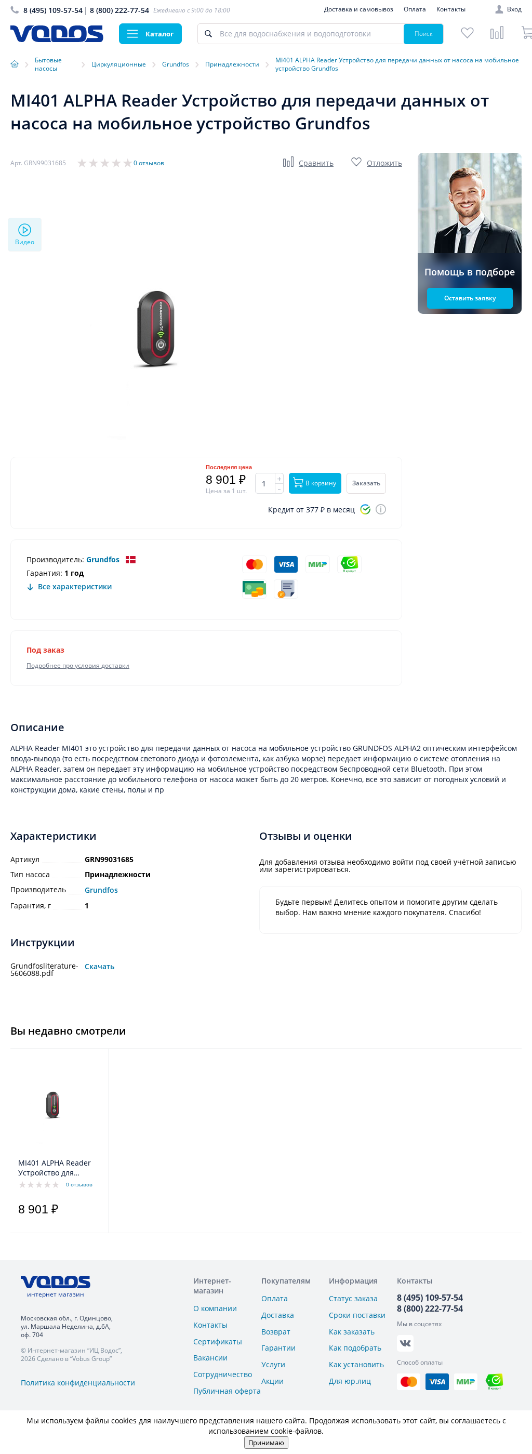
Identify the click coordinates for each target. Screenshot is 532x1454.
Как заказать (352, 1332)
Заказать (366, 483)
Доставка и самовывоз (358, 9)
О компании (215, 1308)
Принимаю (266, 1442)
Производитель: (55, 559)
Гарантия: (44, 573)
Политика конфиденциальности (78, 1382)
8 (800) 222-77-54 (119, 10)
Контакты (451, 9)
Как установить (356, 1364)
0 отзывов (149, 162)
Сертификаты (217, 1341)
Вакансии (210, 1358)
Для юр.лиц (350, 1381)
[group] (166, 332)
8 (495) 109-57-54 (53, 10)
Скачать (99, 966)
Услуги (273, 1364)
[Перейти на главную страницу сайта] (56, 39)
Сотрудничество (222, 1374)
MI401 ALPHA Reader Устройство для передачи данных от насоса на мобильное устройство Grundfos (56, 1168)
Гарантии (278, 1348)
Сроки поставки (357, 1315)
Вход (514, 9)
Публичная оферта (227, 1391)
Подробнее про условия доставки (77, 665)
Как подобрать (355, 1348)
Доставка (277, 1315)
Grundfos (102, 559)
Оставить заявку (470, 298)
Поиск (424, 33)
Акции (272, 1381)
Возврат (275, 1332)
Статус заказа (353, 1298)
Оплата (415, 9)
